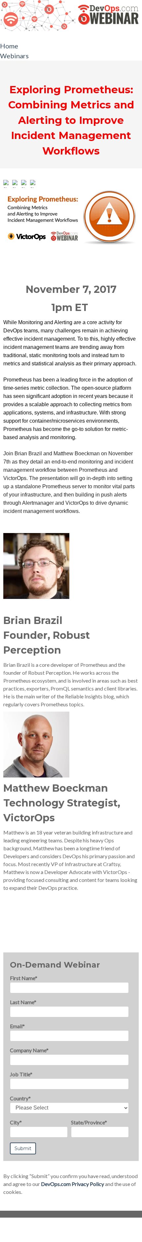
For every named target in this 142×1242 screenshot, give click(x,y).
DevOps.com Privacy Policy (72, 1184)
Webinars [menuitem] (14, 56)
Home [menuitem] (9, 46)
